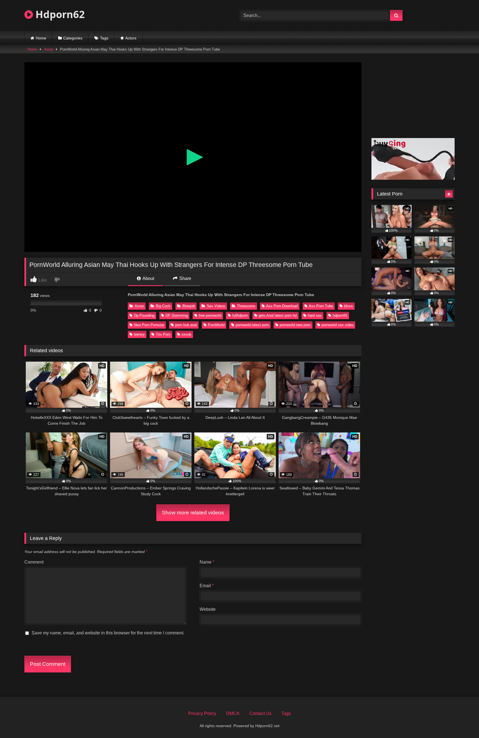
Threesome (246, 306)
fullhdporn (240, 315)
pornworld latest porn (252, 325)
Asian (48, 49)
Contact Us (260, 713)
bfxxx (348, 306)
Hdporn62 (59, 14)
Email (207, 585)
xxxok (186, 334)
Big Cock (163, 306)
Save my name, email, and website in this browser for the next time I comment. (108, 633)
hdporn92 (340, 315)
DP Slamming (176, 315)
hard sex (315, 315)
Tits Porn (163, 334)
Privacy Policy (202, 713)
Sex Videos (216, 306)
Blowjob (188, 306)
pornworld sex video (337, 325)
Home (41, 38)
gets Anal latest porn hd (278, 315)
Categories (72, 38)
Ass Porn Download (282, 306)
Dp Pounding (144, 315)
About (148, 278)
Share (184, 278)
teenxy (139, 334)
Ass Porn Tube (321, 306)
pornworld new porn (295, 325)
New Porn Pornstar (149, 325)
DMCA (233, 713)
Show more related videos (193, 513)
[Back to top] (462, 721)
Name (207, 562)
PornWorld (216, 325)
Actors (130, 38)
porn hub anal (186, 325)
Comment (34, 562)
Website (208, 609)
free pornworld (210, 315)
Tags (104, 38)
